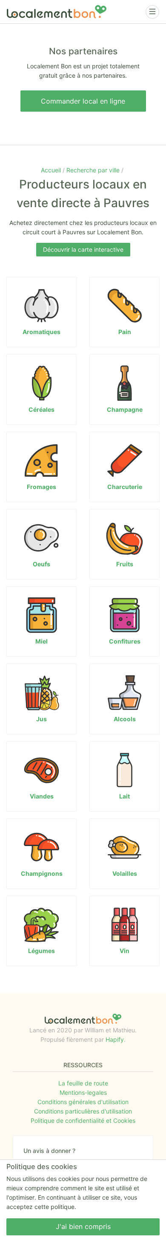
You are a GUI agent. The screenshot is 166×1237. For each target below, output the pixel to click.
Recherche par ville (93, 170)
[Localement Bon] (56, 11)
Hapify (115, 1039)
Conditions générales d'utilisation (83, 1101)
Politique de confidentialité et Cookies (83, 1120)
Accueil (52, 170)
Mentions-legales (83, 1092)
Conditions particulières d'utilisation (83, 1111)
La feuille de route (83, 1083)
